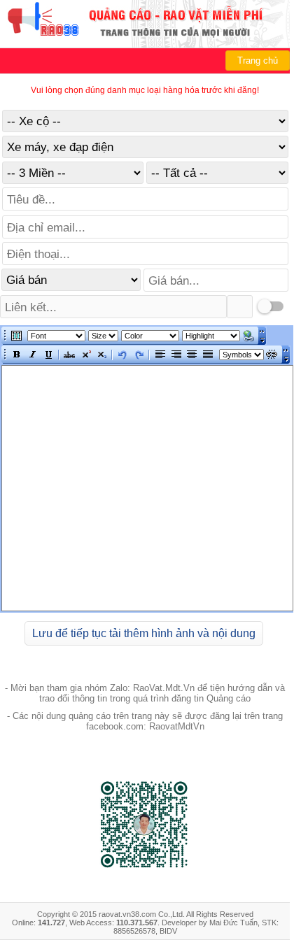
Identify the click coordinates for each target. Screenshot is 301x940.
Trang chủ (257, 60)
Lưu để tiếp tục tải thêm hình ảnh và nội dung (143, 633)
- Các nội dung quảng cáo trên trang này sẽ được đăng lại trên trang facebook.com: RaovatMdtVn (145, 721)
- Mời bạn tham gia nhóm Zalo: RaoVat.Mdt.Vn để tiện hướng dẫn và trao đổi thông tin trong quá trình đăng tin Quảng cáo (145, 693)
